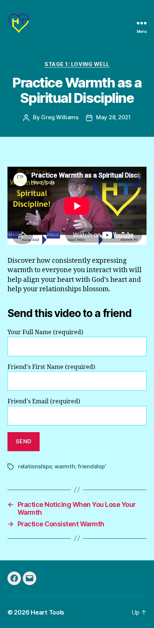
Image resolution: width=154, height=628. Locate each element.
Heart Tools (47, 612)
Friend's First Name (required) (51, 367)
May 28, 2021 (113, 117)
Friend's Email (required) (43, 401)
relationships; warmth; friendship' (62, 466)
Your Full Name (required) (45, 332)
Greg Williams (59, 117)
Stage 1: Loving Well (76, 64)
